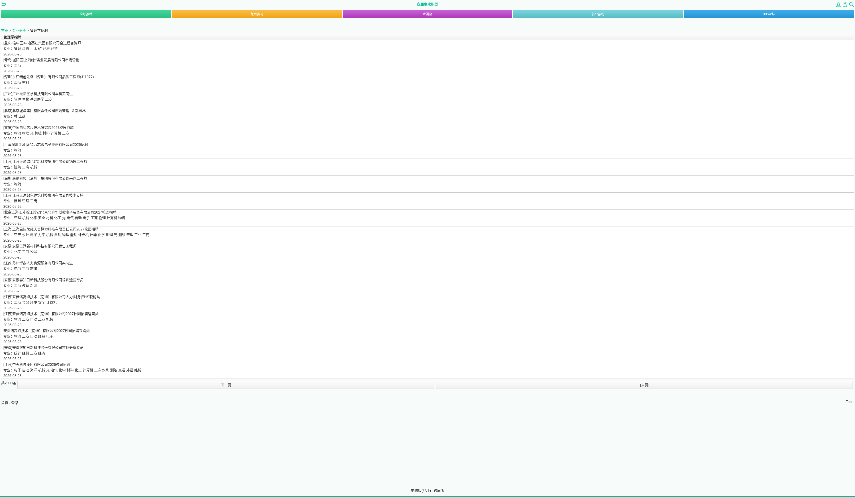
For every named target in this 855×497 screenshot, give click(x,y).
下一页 (225, 385)
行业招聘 (598, 14)
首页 (4, 31)
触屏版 (439, 491)
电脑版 (416, 491)
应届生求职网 (427, 4)
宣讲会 (427, 14)
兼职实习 (257, 14)
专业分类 (19, 31)
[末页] (644, 385)
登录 (14, 403)
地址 (426, 491)
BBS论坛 (769, 14)
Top (849, 402)
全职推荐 (86, 14)
